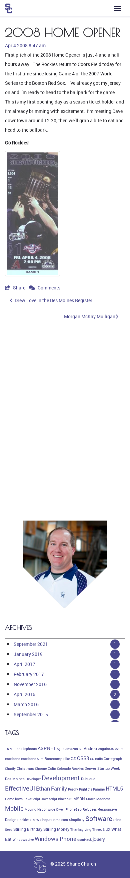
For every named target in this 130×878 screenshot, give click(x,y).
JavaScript (32, 799)
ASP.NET (47, 748)
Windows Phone (55, 838)
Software (98, 818)
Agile (60, 748)
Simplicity (76, 819)
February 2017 (29, 674)
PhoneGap (74, 809)
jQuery (99, 839)
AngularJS (106, 748)
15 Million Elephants (21, 748)
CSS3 (83, 758)
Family (59, 788)
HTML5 (114, 788)
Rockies (23, 819)
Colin (52, 768)
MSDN (79, 798)
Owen (60, 809)
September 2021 (31, 644)
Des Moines (15, 778)
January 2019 (28, 654)
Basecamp (53, 758)
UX (108, 829)
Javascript (49, 799)
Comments (48, 287)
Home (9, 799)
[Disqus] (65, 417)
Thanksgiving (80, 829)
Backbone (12, 758)
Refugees (90, 809)
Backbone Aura (32, 758)
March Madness (98, 799)
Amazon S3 (74, 748)
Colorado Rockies (70, 768)
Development (61, 777)
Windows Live (23, 839)
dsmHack (84, 839)
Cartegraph (113, 758)
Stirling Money (56, 829)
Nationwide (46, 809)
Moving (30, 809)
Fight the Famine (92, 789)
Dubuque (88, 778)
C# (73, 758)
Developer (33, 778)
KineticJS (65, 799)
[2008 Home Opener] (32, 213)
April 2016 (24, 694)
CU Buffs (96, 758)
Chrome (41, 768)
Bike (66, 758)
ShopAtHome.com (54, 819)
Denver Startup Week (102, 768)
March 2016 (26, 704)
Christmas (25, 768)
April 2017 (24, 664)
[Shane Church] (8, 8)
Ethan (43, 788)
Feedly (73, 789)
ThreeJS (98, 829)
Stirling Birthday (27, 829)
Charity (10, 768)
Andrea (90, 748)
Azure (119, 748)
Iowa (19, 799)
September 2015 (31, 714)
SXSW (34, 819)
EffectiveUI (20, 788)
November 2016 (30, 684)
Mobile (14, 808)
